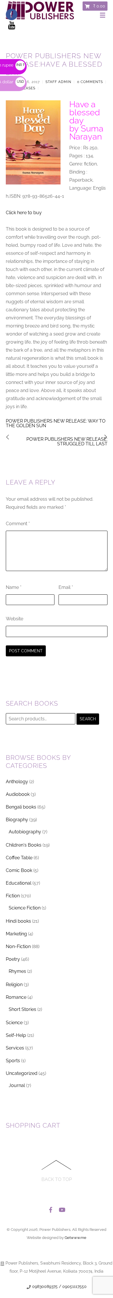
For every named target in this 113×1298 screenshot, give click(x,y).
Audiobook (18, 794)
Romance (16, 997)
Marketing (16, 934)
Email (66, 587)
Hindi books (18, 921)
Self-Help (16, 1035)
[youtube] (62, 1208)
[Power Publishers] (40, 17)
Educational (18, 883)
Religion (14, 984)
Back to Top (56, 1179)
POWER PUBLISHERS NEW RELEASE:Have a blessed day (54, 64)
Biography (17, 819)
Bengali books (21, 807)
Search (88, 719)
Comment (18, 523)
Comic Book (19, 870)
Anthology (17, 781)
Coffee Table (19, 857)
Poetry (13, 959)
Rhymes (17, 971)
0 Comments (90, 82)
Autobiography (25, 831)
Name (13, 587)
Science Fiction (25, 908)
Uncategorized (21, 1073)
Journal (17, 1085)
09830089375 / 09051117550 (59, 1286)
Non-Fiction (18, 946)
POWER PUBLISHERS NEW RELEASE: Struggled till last (66, 441)
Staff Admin (58, 82)
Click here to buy (24, 212)
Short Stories (22, 1009)
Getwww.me (75, 1237)
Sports (13, 1060)
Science (14, 1022)
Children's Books (23, 845)
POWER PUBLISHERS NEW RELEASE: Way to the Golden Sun (55, 423)
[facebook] (51, 1208)
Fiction (13, 895)
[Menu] (103, 16)
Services (15, 1048)
